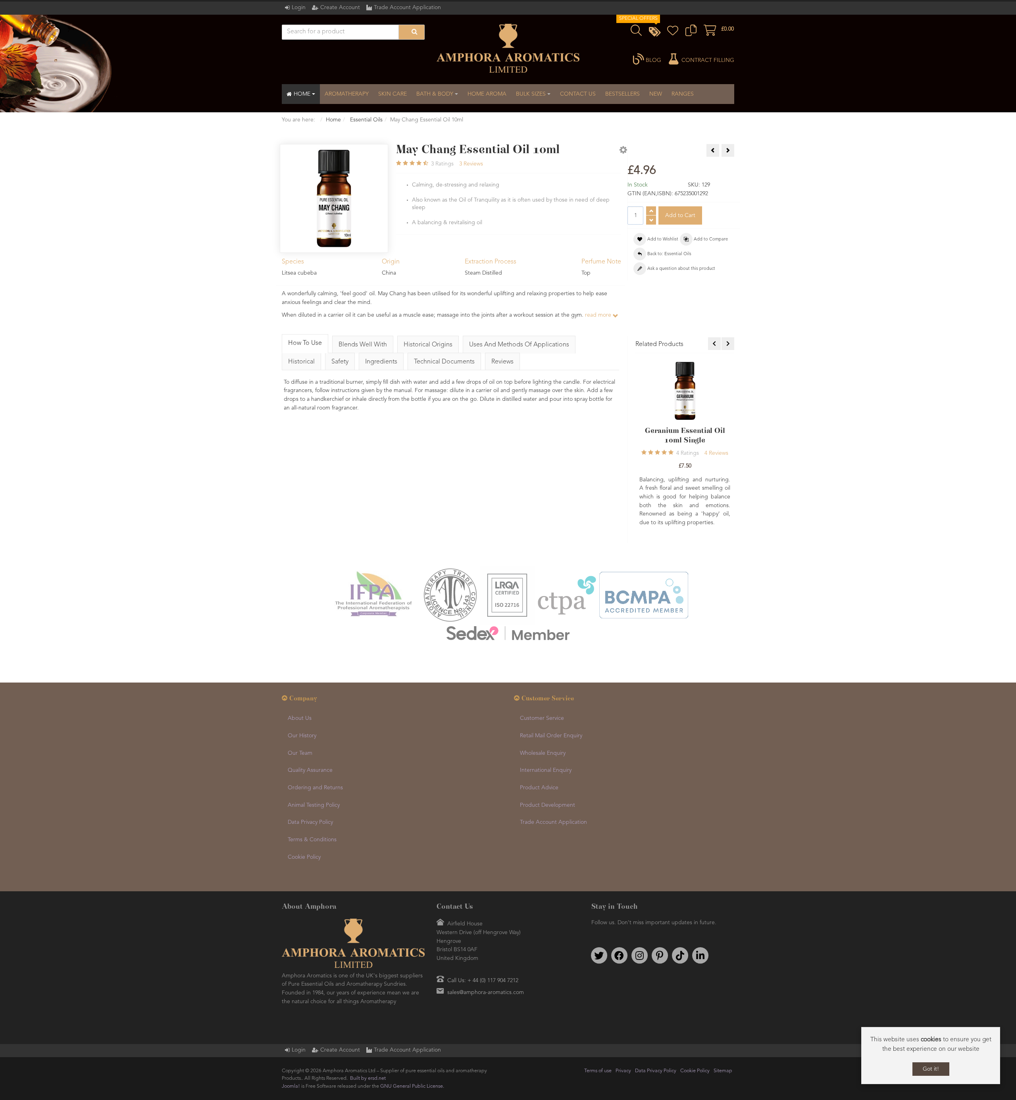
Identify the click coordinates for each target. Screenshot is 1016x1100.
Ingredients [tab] (381, 362)
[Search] (411, 32)
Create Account (340, 7)
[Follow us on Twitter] (598, 956)
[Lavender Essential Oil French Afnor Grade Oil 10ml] (685, 391)
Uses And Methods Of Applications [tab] (519, 345)
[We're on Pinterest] (659, 956)
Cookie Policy (304, 857)
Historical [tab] (301, 362)
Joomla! (291, 1086)
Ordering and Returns (315, 788)
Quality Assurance (310, 771)
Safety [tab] (339, 362)
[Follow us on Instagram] (639, 956)
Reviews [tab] (502, 362)
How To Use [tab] (305, 343)
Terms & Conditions (312, 840)
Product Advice (539, 788)
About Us (300, 719)
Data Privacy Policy (310, 823)
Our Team (300, 753)
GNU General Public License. (412, 1086)
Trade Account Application (407, 7)
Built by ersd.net (368, 1079)
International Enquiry (546, 771)
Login (299, 7)
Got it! (931, 1069)
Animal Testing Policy (314, 805)
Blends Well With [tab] (363, 345)
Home (333, 120)
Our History (302, 736)
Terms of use (598, 1071)
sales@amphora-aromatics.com (485, 993)
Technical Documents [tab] (444, 362)
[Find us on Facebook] (619, 956)
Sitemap (723, 1071)
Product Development (547, 805)
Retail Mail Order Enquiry (551, 736)
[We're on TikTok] (679, 956)
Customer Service (542, 719)
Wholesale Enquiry (543, 753)
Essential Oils (365, 120)
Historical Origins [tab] (428, 345)
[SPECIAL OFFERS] (654, 33)
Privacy (623, 1071)
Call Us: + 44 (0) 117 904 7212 (482, 981)
